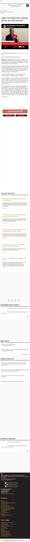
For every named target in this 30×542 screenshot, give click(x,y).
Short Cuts (2, 12)
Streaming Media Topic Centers (7, 507)
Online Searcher (4, 530)
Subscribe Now (14, 111)
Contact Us (3, 516)
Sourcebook (3, 511)
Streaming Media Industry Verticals (8, 508)
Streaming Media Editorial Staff (7, 11)
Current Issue (9, 115)
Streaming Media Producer (6, 535)
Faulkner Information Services (7, 526)
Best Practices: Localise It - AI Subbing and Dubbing (17, 308)
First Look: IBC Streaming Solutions (8, 344)
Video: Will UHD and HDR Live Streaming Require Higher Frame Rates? (13, 245)
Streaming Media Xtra (5, 506)
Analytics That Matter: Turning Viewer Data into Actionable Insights (14, 349)
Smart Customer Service (6, 531)
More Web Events (25, 354)
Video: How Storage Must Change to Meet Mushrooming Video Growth (14, 215)
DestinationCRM (4, 523)
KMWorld (3, 529)
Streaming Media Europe (6, 533)
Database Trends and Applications (8, 522)
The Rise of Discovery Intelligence (14, 442)
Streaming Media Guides (6, 509)
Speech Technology (5, 532)
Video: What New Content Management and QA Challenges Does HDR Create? (14, 230)
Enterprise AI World (5, 524)
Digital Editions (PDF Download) (8, 502)
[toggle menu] (27, 5)
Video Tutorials (4, 505)
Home (2, 500)
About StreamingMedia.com (6, 515)
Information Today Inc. (5, 480)
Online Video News (4, 512)
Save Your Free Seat (14, 6)
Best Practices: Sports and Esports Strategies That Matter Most (14, 312)
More (28, 317)
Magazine (3, 501)
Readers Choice (4, 510)
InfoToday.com (4, 527)
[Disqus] (15, 138)
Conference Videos (5, 503)
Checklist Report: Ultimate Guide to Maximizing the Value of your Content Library (14, 446)
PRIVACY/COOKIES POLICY (6, 493)
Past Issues (21, 115)
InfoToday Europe (4, 528)
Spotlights (3, 514)
